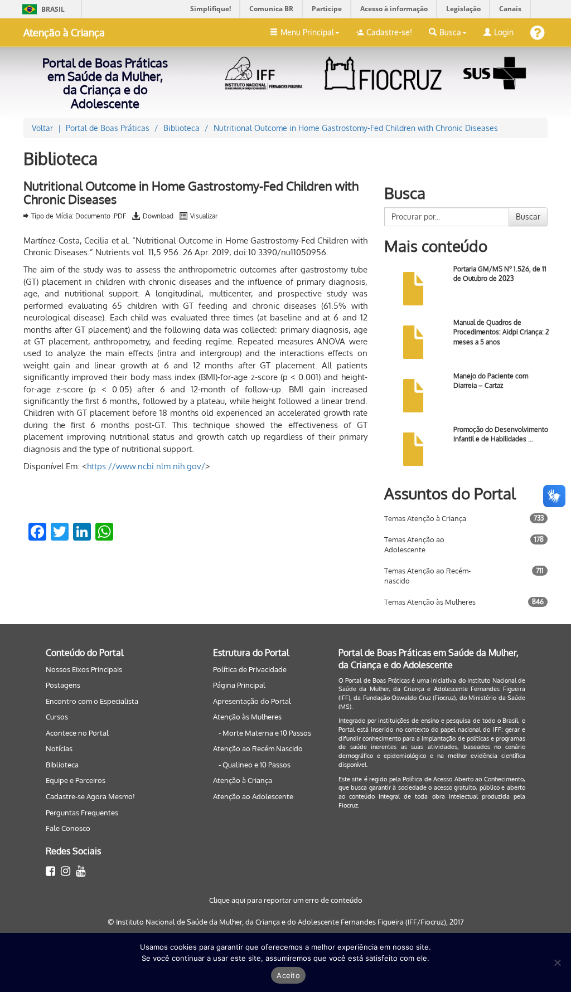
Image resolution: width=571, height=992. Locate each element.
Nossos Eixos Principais (84, 669)
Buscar (528, 216)
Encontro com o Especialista (92, 701)
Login (504, 32)
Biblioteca (62, 764)
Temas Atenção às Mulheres (430, 601)
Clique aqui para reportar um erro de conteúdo (285, 900)
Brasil (41, 9)
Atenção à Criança (64, 32)
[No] (557, 962)
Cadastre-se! (389, 32)
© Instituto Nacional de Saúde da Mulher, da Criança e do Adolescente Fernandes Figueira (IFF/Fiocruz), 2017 (286, 921)
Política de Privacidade (250, 669)
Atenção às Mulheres (247, 716)
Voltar (42, 128)
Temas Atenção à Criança (425, 518)
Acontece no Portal (77, 732)
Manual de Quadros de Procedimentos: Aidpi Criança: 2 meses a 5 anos (501, 332)
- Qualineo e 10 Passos (255, 764)
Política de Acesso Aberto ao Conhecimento (463, 779)
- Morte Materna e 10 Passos (265, 732)
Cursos (57, 716)
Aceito (288, 975)
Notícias (59, 748)
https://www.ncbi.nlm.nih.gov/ (146, 466)
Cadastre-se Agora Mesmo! (90, 796)
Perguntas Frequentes (82, 812)
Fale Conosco (68, 828)
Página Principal (239, 684)
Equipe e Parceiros (75, 780)
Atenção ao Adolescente (253, 796)
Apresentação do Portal (252, 701)
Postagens (63, 684)
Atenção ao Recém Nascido (258, 748)
